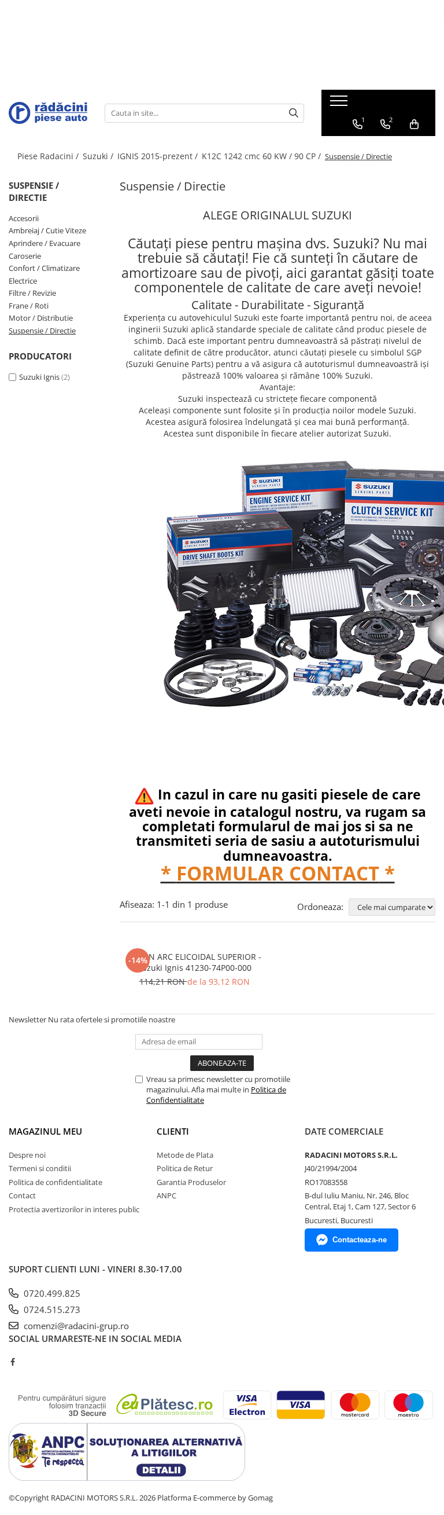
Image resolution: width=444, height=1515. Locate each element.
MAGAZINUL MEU (45, 1131)
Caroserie (25, 256)
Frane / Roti (29, 305)
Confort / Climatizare (44, 268)
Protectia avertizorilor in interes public (74, 1209)
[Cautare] (293, 113)
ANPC (166, 1195)
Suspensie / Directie (42, 330)
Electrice (23, 281)
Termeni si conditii (40, 1168)
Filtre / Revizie (32, 293)
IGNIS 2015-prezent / (158, 156)
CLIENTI (173, 1131)
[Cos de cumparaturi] (414, 124)
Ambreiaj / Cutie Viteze (47, 230)
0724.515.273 (50, 1309)
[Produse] (340, 104)
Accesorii (24, 218)
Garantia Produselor (191, 1182)
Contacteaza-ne (359, 1239)
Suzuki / (99, 156)
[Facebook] (12, 1361)
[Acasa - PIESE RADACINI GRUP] (48, 112)
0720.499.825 (50, 1293)
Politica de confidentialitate (55, 1182)
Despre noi (27, 1155)
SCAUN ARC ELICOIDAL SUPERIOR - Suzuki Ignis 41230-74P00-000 (194, 962)
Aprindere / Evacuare (44, 243)
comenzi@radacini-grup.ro (75, 1325)
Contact (22, 1195)
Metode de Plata (185, 1155)
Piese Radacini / (49, 156)
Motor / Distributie (41, 318)
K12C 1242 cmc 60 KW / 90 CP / (262, 156)
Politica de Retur (185, 1168)
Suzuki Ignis (39, 377)
